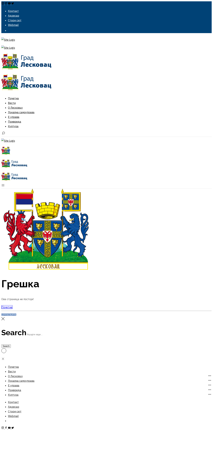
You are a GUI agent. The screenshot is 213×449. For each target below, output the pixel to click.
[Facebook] (6, 3)
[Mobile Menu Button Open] (3, 186)
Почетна (6, 307)
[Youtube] (9, 3)
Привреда (14, 390)
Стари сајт (14, 411)
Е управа (13, 385)
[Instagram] (3, 3)
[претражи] (3, 134)
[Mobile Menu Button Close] (3, 359)
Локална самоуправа (21, 380)
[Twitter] (12, 3)
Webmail (13, 416)
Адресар (13, 406)
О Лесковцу (15, 376)
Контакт (13, 402)
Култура (13, 394)
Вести (12, 371)
